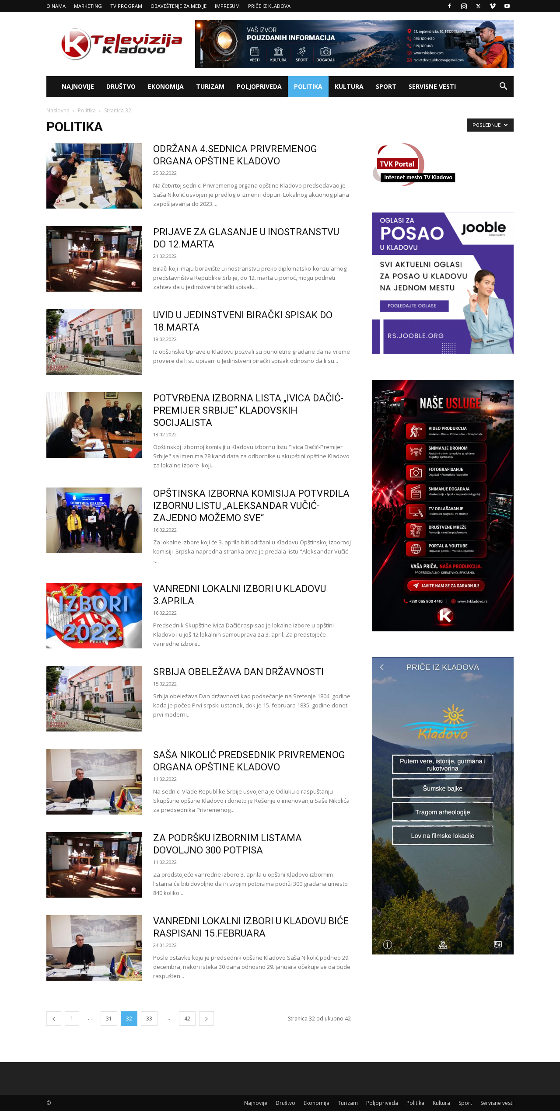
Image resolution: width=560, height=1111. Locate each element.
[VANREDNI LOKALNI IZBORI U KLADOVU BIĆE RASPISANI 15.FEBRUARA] (94, 948)
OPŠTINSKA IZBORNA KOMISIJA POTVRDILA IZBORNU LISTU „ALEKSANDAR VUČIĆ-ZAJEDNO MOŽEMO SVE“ (251, 505)
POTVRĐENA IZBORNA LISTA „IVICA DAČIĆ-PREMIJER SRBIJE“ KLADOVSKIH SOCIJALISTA (248, 410)
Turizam (210, 86)
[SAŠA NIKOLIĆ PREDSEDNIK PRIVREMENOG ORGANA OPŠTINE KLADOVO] (94, 782)
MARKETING (88, 6)
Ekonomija (166, 86)
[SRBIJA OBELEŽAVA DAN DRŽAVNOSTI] (94, 698)
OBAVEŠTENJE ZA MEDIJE (178, 6)
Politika (308, 86)
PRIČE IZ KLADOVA (269, 6)
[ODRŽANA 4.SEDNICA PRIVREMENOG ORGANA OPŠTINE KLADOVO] (94, 176)
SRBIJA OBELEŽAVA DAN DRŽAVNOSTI (238, 671)
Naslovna (58, 110)
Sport (386, 86)
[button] (503, 87)
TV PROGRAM (126, 6)
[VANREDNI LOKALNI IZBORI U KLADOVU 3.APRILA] (94, 615)
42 (187, 1018)
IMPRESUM (227, 6)
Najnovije (78, 86)
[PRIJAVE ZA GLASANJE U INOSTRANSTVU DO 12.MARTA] (94, 259)
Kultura (349, 86)
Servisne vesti (432, 86)
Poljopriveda (259, 86)
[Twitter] (478, 6)
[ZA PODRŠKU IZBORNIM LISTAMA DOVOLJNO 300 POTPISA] (94, 865)
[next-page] (206, 1018)
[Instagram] (463, 6)
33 (149, 1018)
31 (109, 1018)
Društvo (121, 86)
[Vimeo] (492, 6)
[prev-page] (53, 1018)
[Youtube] (507, 6)
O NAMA (56, 6)
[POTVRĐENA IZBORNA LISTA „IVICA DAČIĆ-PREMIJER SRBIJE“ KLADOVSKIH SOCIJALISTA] (94, 425)
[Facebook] (449, 6)
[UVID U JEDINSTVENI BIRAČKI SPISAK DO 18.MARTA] (94, 342)
